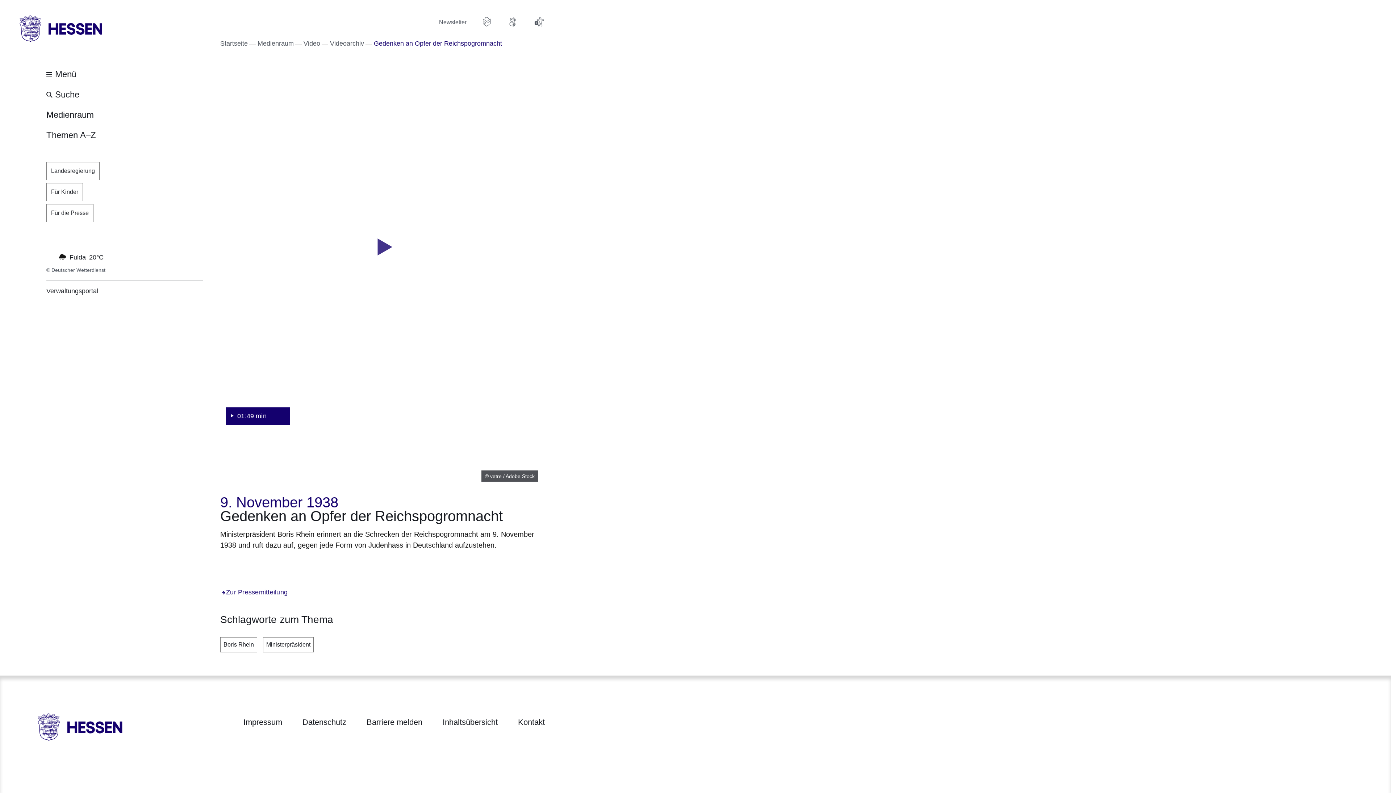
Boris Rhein (239, 645)
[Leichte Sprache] (487, 22)
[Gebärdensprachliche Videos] (513, 22)
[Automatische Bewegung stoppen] (50, 257)
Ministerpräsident (288, 645)
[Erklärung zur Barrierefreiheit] (539, 22)
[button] (382, 247)
